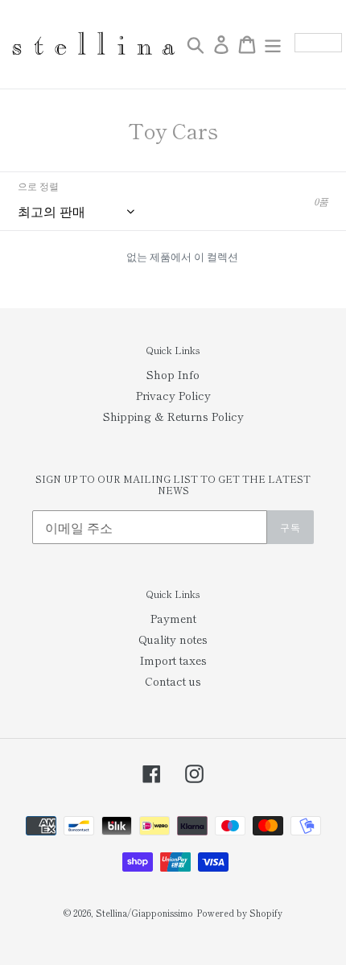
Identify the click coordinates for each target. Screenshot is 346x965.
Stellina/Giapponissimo (144, 912)
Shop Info (173, 374)
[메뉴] (273, 44)
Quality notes (173, 639)
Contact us (173, 681)
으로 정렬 (38, 185)
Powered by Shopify (239, 912)
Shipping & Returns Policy (173, 416)
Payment (173, 618)
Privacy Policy (173, 395)
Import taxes (173, 660)
